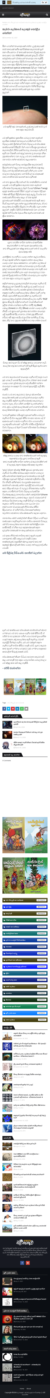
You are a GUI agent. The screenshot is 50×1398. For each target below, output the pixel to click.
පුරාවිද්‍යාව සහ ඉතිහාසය (23, 960)
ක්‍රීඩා (23, 973)
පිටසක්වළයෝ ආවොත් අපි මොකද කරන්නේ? (29, 1174)
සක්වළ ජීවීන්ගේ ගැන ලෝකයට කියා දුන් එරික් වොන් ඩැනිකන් (29, 1206)
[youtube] (28, 1263)
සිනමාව (23, 1000)
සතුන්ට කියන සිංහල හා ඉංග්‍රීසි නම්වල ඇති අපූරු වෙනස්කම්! (29, 1034)
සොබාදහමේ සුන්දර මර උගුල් (23, 1084)
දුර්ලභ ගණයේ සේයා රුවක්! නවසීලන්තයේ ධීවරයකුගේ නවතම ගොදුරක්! (28, 1127)
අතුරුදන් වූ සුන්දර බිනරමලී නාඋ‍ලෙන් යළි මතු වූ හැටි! (30, 1116)
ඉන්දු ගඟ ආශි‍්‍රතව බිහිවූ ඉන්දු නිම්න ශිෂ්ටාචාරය (29, 1105)
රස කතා (23, 947)
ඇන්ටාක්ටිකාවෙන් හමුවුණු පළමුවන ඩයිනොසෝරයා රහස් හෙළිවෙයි (26, 1186)
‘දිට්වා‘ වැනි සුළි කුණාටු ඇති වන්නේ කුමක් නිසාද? (30, 1337)
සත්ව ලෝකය (23, 986)
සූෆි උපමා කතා (23, 1013)
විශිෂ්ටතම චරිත (23, 920)
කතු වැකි (23, 913)
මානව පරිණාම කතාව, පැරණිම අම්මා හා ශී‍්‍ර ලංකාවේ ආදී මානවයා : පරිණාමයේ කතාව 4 (28, 1096)
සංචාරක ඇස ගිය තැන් (23, 1006)
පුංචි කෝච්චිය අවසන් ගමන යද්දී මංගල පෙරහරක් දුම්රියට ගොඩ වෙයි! (30, 1227)
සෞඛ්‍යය (23, 993)
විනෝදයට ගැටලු (23, 953)
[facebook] (22, 1263)
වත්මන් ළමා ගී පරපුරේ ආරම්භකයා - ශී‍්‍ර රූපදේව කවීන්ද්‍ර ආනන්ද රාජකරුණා (30, 1044)
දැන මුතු (23, 907)
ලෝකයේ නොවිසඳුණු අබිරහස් (23, 967)
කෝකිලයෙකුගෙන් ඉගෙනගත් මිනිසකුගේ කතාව (30, 1299)
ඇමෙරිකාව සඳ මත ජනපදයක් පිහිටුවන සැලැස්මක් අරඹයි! (30, 723)
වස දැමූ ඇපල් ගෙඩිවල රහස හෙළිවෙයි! (27, 1278)
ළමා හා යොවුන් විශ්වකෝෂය (23, 940)
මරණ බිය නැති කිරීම (20, 1354)
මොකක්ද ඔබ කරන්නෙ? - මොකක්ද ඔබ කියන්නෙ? (27, 1365)
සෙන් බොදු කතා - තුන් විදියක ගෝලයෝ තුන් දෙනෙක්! (28, 1376)
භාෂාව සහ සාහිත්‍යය (23, 927)
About (29, 1389)
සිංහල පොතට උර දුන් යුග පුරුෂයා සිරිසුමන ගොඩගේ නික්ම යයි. (28, 1216)
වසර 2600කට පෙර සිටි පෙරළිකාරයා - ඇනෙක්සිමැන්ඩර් (26, 1155)
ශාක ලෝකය (23, 1020)
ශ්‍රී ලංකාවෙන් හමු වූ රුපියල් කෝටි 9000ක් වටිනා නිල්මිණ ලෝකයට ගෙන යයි (30, 1317)
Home (4, 22)
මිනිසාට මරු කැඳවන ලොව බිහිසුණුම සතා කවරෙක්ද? (27, 1165)
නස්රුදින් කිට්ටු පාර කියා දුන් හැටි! (25, 1144)
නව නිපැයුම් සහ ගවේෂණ (16, 22)
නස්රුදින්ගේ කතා (23, 933)
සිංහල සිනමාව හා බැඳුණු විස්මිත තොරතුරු (27, 1074)
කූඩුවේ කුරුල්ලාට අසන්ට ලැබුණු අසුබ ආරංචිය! (29, 1289)
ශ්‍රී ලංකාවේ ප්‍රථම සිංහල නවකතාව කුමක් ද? (28, 1064)
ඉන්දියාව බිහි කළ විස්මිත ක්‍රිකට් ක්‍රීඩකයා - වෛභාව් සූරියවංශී (27, 1196)
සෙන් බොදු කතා (23, 980)
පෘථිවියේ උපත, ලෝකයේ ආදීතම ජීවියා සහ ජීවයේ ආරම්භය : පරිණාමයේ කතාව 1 (30, 1055)
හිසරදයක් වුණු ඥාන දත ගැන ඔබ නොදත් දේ (28, 1327)
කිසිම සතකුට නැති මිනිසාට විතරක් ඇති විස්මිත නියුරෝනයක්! (29, 743)
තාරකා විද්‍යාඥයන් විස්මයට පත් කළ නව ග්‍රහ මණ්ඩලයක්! (28, 733)
